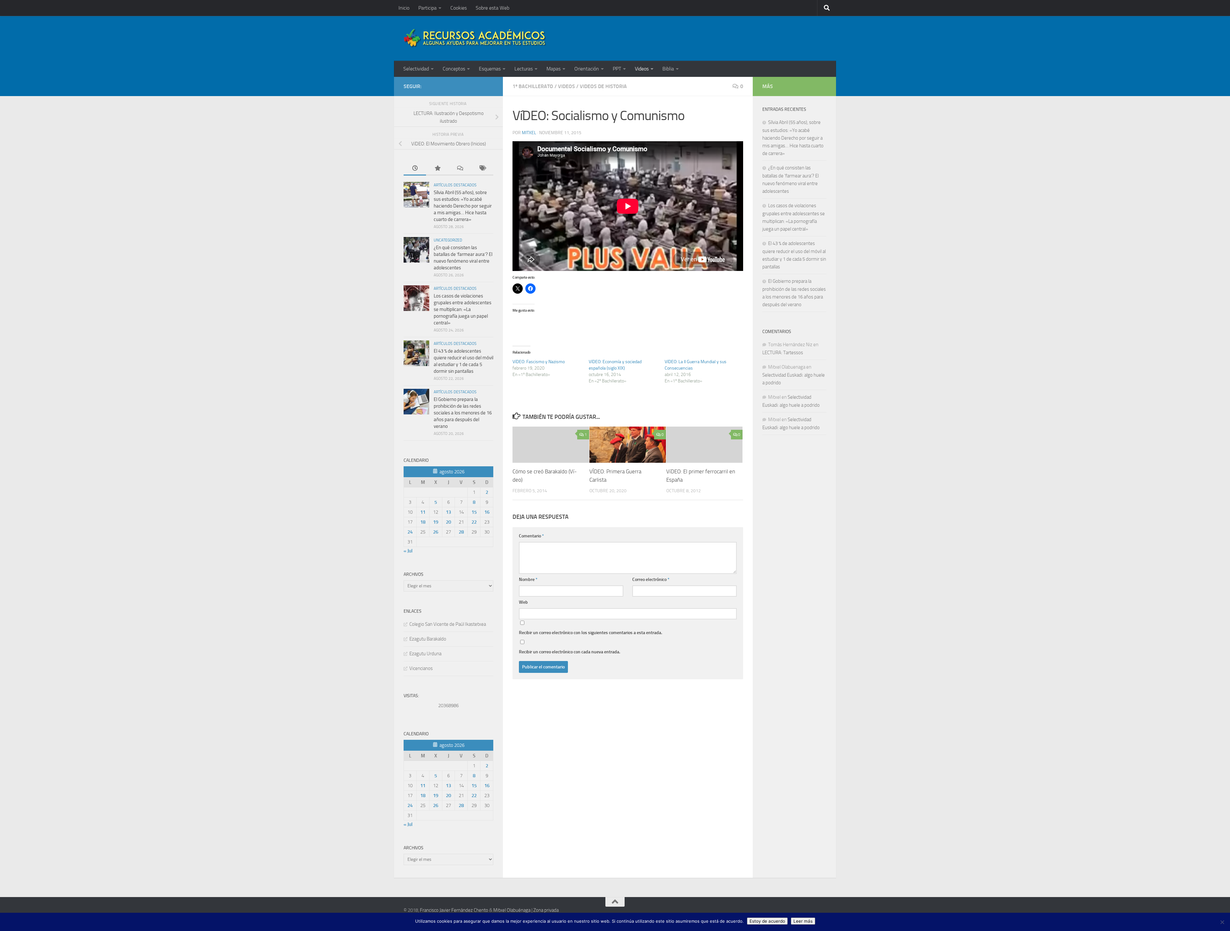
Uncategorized (448, 240)
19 (435, 522)
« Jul (408, 551)
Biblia (668, 69)
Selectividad (416, 69)
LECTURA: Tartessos (782, 352)
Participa (427, 8)
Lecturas (523, 69)
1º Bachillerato (532, 86)
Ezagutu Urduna (425, 654)
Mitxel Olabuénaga (511, 910)
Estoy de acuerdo (767, 921)
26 (435, 532)
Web (523, 602)
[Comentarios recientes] (459, 169)
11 (422, 512)
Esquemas (490, 69)
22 (474, 522)
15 (474, 512)
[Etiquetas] (482, 169)
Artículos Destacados (455, 185)
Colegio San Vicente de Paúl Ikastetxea (447, 624)
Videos (642, 69)
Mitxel (529, 132)
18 (422, 522)
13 (448, 512)
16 (486, 512)
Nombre (528, 579)
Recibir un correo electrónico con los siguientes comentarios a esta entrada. (590, 632)
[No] (1222, 922)
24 (410, 532)
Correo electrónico (650, 579)
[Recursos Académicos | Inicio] (475, 38)
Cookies (458, 8)
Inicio (403, 8)
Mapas (553, 69)
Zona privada (546, 910)
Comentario (531, 536)
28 (461, 532)
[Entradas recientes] (415, 169)
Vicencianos (421, 668)
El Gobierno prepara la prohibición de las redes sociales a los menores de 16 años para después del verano (463, 412)
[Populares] (437, 169)
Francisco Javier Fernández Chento (454, 910)
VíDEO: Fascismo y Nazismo (538, 361)
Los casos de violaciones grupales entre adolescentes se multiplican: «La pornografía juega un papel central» (462, 309)
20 (448, 522)
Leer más (803, 921)
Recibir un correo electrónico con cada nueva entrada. (569, 652)
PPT (617, 69)
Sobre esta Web (492, 8)
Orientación (586, 69)
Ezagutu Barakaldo (427, 639)
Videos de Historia (603, 86)
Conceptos (454, 69)
